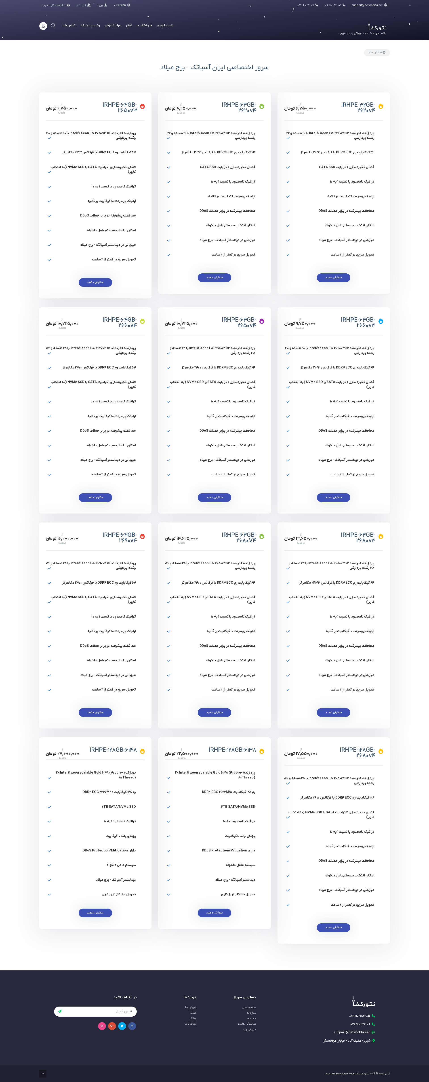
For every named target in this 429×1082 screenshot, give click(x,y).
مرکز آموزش (113, 25)
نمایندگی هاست (247, 1024)
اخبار (129, 25)
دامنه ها (251, 1019)
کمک (193, 1013)
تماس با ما (69, 25)
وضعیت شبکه (90, 25)
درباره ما (251, 1013)
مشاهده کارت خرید (54, 5)
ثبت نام (81, 5)
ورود (100, 5)
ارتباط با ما (190, 1024)
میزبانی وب (249, 1030)
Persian (121, 5)
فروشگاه (146, 25)
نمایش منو (376, 52)
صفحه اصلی (249, 1007)
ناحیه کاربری (165, 25)
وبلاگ (193, 1019)
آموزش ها (190, 1007)
